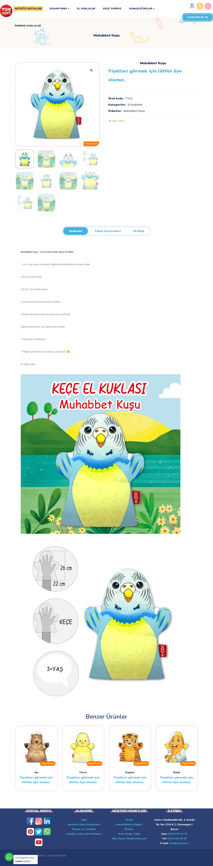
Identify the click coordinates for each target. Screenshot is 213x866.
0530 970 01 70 (177, 833)
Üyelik (129, 819)
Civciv (83, 772)
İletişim (129, 829)
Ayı (36, 772)
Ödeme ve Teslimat (84, 829)
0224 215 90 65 (177, 838)
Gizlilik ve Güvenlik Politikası (83, 833)
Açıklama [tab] (75, 231)
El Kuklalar (135, 104)
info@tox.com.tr (178, 843)
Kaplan (129, 772)
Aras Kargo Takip (129, 833)
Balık (176, 772)
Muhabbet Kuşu (134, 111)
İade (84, 819)
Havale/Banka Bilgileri (129, 824)
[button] (197, 17)
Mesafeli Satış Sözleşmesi (84, 824)
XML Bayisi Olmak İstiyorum (129, 838)
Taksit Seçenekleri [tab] (108, 231)
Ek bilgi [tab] (138, 231)
